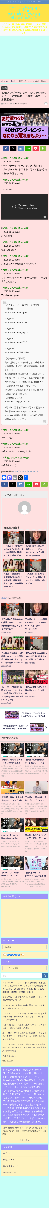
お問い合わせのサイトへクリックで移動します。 (23, 1128)
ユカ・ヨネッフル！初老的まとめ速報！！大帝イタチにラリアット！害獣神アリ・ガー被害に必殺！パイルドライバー (24, 1036)
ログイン (7, 1153)
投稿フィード (8, 1160)
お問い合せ (24, 1140)
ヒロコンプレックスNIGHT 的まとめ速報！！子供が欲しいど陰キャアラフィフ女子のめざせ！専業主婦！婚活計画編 (24, 1047)
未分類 (4, 88)
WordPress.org (9, 1172)
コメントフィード (10, 1166)
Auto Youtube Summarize (25, 471)
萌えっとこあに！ (10, 1056)
